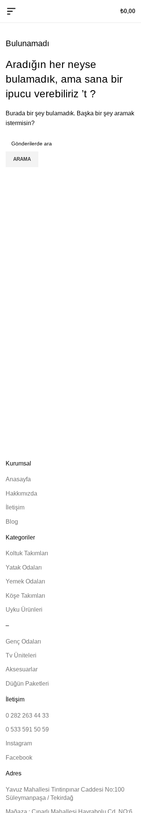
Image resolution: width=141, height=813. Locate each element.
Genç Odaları (23, 641)
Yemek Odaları (25, 581)
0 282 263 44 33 (27, 715)
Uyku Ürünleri (24, 609)
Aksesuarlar (22, 669)
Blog (12, 521)
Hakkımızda (21, 493)
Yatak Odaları (24, 567)
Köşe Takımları (25, 595)
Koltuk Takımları (27, 553)
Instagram (19, 743)
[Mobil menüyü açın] (11, 11)
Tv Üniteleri (21, 655)
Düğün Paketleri (27, 683)
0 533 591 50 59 (27, 729)
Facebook (19, 757)
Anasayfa (18, 479)
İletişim (15, 507)
